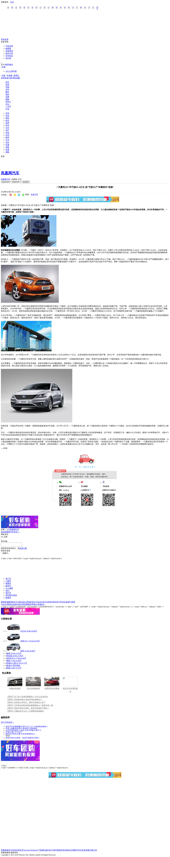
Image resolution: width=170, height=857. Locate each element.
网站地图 (16, 78)
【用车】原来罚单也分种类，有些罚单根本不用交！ (28, 708)
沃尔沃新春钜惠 (33, 688)
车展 (3, 67)
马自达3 (4, 604)
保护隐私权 (57, 850)
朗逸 (8, 668)
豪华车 (8, 586)
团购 (7, 99)
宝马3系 (17, 602)
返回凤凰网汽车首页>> (10, 532)
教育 (7, 137)
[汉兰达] (13, 631)
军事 (7, 145)
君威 (6, 602)
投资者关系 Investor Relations (25, 850)
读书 (7, 135)
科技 (7, 133)
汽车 (7, 128)
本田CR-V (24, 641)
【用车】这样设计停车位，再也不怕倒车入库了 (26, 702)
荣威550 (41, 604)
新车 (7, 82)
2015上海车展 (11, 71)
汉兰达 (23, 631)
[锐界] (13, 651)
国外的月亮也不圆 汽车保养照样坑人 (21, 734)
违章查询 (9, 51)
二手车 (8, 107)
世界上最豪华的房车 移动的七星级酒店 (21, 728)
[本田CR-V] (13, 641)
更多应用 (4, 39)
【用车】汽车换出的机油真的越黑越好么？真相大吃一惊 (30, 705)
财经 (7, 118)
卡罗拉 (61, 602)
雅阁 (3, 602)
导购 (7, 87)
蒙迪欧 (11, 602)
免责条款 (66, 850)
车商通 (9, 76)
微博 (7, 65)
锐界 (22, 651)
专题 (3, 76)
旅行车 (8, 593)
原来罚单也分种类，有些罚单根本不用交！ (23, 738)
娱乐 (7, 120)
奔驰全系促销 (14, 688)
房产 (7, 130)
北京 (12, 2)
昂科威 (9, 656)
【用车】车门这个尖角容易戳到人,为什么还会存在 (27, 697)
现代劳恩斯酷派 (25, 604)
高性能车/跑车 (11, 595)
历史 (7, 142)
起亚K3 (23, 602)
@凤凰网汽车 (13, 529)
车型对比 (9, 56)
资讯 (7, 116)
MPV (8, 591)
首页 (7, 113)
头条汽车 (34, 194)
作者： (3, 529)
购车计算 (9, 53)
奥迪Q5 (9, 666)
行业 (7, 109)
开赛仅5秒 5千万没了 (14, 732)
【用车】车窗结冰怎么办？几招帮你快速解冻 (25, 711)
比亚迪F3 (67, 602)
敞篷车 (8, 598)
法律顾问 (74, 850)
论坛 (7, 104)
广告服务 (41, 850)
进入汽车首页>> (7, 722)
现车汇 (8, 102)
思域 (28, 602)
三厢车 (8, 581)
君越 (73, 602)
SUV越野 (9, 588)
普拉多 (55, 602)
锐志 (51, 602)
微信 (11, 65)
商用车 (16, 76)
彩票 (7, 150)
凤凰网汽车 (10, 173)
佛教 (7, 152)
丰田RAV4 (10, 658)
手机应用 (9, 46)
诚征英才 (49, 850)
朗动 (9, 604)
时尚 (7, 125)
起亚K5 (33, 602)
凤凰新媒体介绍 (7, 850)
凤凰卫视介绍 (91, 850)
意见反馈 (81, 850)
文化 (7, 140)
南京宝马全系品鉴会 (70, 689)
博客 (7, 147)
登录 (3, 78)
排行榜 (8, 58)
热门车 (8, 579)
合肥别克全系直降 (51, 688)
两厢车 (8, 583)
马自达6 (39, 602)
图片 (7, 92)
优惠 (7, 97)
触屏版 (8, 48)
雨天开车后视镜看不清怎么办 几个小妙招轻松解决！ (27, 726)
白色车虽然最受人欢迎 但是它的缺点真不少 (23, 730)
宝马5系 (46, 602)
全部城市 (97, 8)
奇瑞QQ (35, 604)
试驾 (7, 85)
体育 (7, 123)
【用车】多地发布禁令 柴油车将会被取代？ (24, 699)
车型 (7, 90)
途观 (8, 653)
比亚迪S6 (15, 604)
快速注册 (8, 78)
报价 (7, 94)
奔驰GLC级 (11, 663)
